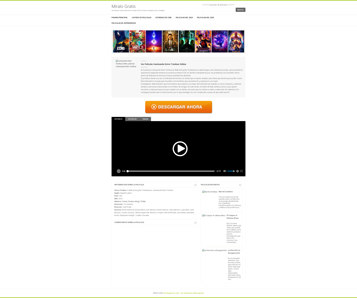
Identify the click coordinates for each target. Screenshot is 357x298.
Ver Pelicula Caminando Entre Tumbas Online (163, 64)
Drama (131, 201)
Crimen (124, 201)
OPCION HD (132, 119)
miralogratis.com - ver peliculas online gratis (183, 293)
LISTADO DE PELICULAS (141, 17)
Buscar (240, 10)
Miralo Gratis (124, 6)
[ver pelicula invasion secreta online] (187, 41)
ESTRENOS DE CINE (163, 17)
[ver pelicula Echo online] (121, 41)
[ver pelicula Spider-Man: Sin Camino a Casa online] (236, 41)
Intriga (137, 201)
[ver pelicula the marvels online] (154, 41)
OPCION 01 (118, 119)
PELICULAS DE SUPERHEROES (124, 23)
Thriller (143, 201)
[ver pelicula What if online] (137, 41)
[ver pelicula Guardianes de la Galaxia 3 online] (220, 41)
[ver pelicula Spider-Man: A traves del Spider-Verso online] (203, 41)
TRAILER (145, 119)
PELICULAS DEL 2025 (205, 17)
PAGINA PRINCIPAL (120, 17)
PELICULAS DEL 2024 (184, 17)
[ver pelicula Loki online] (170, 41)
